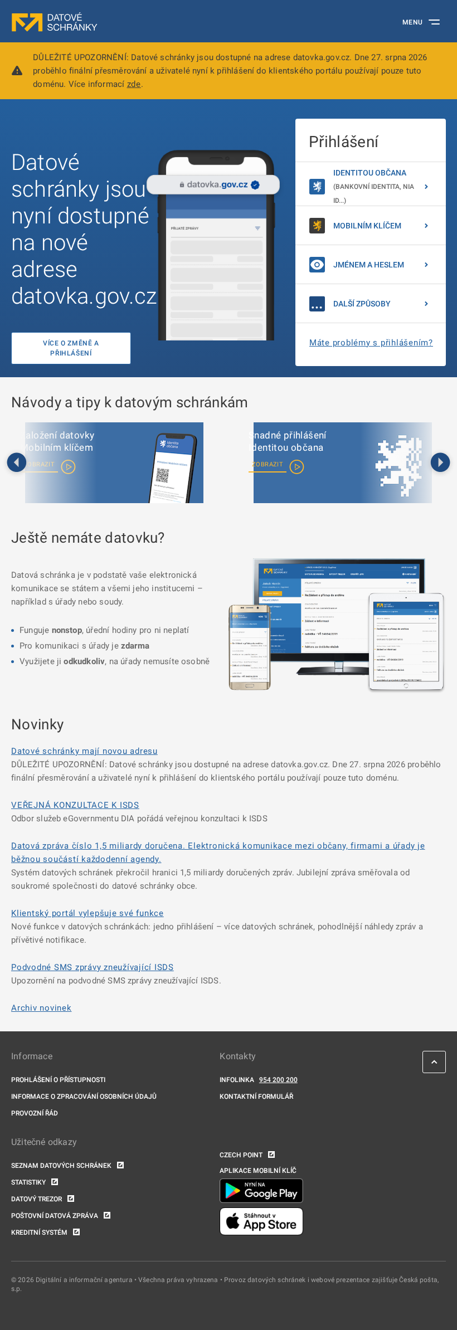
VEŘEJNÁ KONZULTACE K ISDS (75, 805)
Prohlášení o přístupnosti (58, 1080)
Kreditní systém (39, 1232)
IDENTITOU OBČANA (373, 186)
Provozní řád (34, 1113)
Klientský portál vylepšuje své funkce (87, 913)
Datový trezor (36, 1199)
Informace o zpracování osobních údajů (84, 1096)
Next (440, 463)
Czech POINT (241, 1155)
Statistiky (28, 1182)
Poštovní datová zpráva (54, 1216)
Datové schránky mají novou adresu (84, 751)
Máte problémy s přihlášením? (371, 343)
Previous (16, 463)
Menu (412, 22)
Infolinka (237, 1080)
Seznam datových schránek (61, 1166)
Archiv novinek (41, 1008)
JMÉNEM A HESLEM (368, 264)
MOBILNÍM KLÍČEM (367, 225)
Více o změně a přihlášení (71, 348)
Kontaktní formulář (256, 1096)
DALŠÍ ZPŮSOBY (362, 303)
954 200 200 (278, 1080)
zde (134, 84)
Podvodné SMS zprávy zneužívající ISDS (92, 967)
